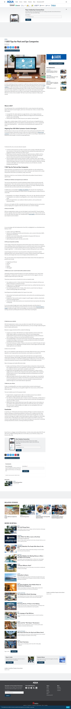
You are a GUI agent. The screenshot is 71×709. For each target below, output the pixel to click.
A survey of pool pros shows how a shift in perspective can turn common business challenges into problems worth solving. (31, 635)
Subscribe (34, 705)
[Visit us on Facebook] (26, 687)
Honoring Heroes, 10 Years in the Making (28, 603)
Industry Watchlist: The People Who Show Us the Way (52, 77)
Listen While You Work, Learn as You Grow (28, 537)
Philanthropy (20, 602)
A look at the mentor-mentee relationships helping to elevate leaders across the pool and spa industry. (30, 550)
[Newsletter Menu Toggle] (66, 1)
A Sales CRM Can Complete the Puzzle (11, 517)
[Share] (8, 47)
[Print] (6, 47)
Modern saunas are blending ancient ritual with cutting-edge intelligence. (29, 644)
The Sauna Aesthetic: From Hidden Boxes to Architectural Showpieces (29, 585)
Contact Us (29, 705)
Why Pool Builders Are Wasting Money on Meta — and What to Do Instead (52, 83)
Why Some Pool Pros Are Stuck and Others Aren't (30, 632)
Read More (40, 662)
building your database (24, 189)
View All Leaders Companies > (56, 63)
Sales (6, 515)
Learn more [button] (32, 707)
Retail (6, 39)
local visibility (32, 214)
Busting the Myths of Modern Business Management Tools (52, 72)
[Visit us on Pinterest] (31, 687)
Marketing (48, 81)
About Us (25, 705)
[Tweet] (13, 47)
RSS (43, 705)
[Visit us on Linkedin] (36, 687)
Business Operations (21, 592)
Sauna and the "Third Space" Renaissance (28, 623)
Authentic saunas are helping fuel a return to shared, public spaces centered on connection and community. (30, 625)
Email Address (28, 14)
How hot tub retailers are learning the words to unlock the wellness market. (30, 615)
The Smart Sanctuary (23, 642)
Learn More (9, 662)
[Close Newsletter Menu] (66, 9)
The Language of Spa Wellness (25, 613)
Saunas (18, 573)
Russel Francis (7, 43)
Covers (18, 564)
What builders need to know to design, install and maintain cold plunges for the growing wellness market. (31, 529)
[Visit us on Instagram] (29, 687)
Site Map (46, 705)
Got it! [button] (68, 707)
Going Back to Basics (22, 575)
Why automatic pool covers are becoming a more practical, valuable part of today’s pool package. (31, 568)
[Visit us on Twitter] (34, 687)
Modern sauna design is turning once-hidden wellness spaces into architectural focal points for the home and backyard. (30, 588)
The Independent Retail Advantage (26, 594)
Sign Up (28, 19)
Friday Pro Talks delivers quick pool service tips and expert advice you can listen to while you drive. (31, 540)
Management (48, 75)
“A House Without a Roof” (51, 88)
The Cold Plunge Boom (17, 482)
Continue (26, 471)
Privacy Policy (39, 705)
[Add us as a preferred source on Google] (18, 47)
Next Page (14, 651)
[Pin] (16, 47)
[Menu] (4, 1)
